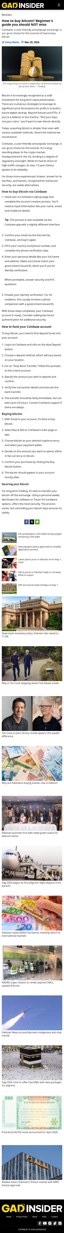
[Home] (23, 5)
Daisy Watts (12, 42)
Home (8, 1216)
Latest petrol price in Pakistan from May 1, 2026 (40, 561)
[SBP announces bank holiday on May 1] (9, 593)
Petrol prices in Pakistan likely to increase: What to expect (39, 574)
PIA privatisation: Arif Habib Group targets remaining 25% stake (40, 535)
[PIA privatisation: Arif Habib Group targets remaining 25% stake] (9, 542)
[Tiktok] (55, 1223)
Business (7, 14)
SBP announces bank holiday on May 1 (38, 585)
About (34, 1216)
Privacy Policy (21, 1216)
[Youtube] (45, 1223)
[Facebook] (40, 1223)
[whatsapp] (37, 521)
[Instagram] (50, 1223)
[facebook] (26, 521)
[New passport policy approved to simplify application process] (9, 554)
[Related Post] (32, 630)
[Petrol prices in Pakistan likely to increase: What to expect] (9, 580)
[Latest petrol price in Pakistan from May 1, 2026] (9, 567)
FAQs (44, 1216)
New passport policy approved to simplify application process (39, 548)
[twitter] (32, 521)
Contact (54, 1216)
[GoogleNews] (60, 1223)
